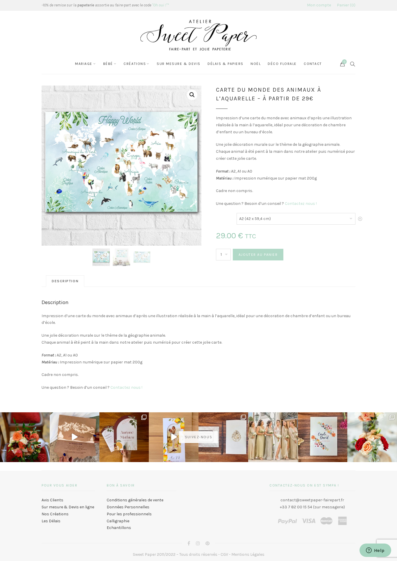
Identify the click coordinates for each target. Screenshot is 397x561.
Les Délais (51, 521)
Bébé (108, 64)
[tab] (65, 281)
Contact (313, 64)
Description (65, 281)
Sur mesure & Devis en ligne (68, 507)
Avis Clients (52, 500)
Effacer (360, 220)
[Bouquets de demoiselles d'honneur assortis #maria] (273, 437)
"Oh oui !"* (160, 5)
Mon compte (319, 5)
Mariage (83, 64)
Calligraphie (118, 521)
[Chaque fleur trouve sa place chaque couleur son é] (25, 437)
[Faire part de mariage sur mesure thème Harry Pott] (223, 437)
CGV (224, 554)
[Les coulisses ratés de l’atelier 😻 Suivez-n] (74, 437)
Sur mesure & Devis (179, 64)
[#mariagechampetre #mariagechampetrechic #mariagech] (372, 437)
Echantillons (119, 527)
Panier (345, 5)
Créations (135, 64)
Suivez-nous (198, 437)
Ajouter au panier (258, 255)
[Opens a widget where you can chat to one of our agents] (375, 551)
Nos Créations (55, 514)
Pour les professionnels (129, 514)
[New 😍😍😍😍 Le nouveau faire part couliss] (174, 437)
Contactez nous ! (301, 203)
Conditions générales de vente (135, 500)
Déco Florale (282, 64)
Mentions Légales (247, 554)
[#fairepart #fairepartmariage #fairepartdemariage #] (124, 437)
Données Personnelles (128, 507)
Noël (256, 64)
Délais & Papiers (226, 64)
